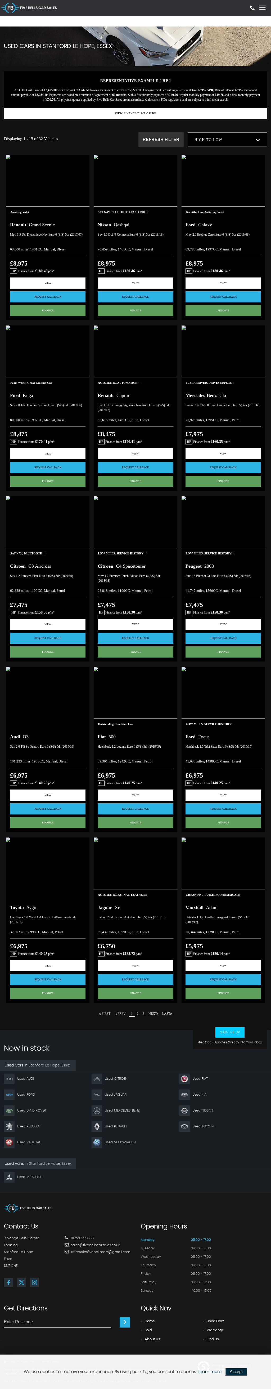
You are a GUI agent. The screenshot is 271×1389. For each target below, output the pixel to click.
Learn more (210, 1372)
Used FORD (26, 1094)
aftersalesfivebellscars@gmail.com (100, 1252)
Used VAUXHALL (29, 1142)
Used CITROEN (116, 1079)
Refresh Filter (161, 139)
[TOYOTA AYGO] (47, 868)
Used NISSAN (202, 1110)
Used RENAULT (116, 1126)
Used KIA (199, 1094)
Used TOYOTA (203, 1126)
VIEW (47, 282)
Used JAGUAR (116, 1094)
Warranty (215, 1330)
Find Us (213, 1339)
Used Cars (215, 1321)
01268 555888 (82, 1238)
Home (150, 1321)
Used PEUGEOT (28, 1126)
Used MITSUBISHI (30, 1177)
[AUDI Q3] (47, 698)
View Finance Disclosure (135, 113)
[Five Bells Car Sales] (28, 1208)
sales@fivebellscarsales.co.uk (95, 1245)
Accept (236, 1371)
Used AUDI (25, 1079)
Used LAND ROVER (31, 1110)
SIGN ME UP (230, 1032)
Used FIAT (200, 1079)
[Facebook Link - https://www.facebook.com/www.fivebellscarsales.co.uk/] (8, 1282)
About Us (152, 1339)
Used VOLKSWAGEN (120, 1142)
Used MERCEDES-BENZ (122, 1110)
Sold (148, 1330)
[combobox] (227, 139)
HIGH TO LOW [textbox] (208, 140)
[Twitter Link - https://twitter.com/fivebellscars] (21, 1282)
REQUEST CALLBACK (47, 296)
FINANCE (47, 310)
